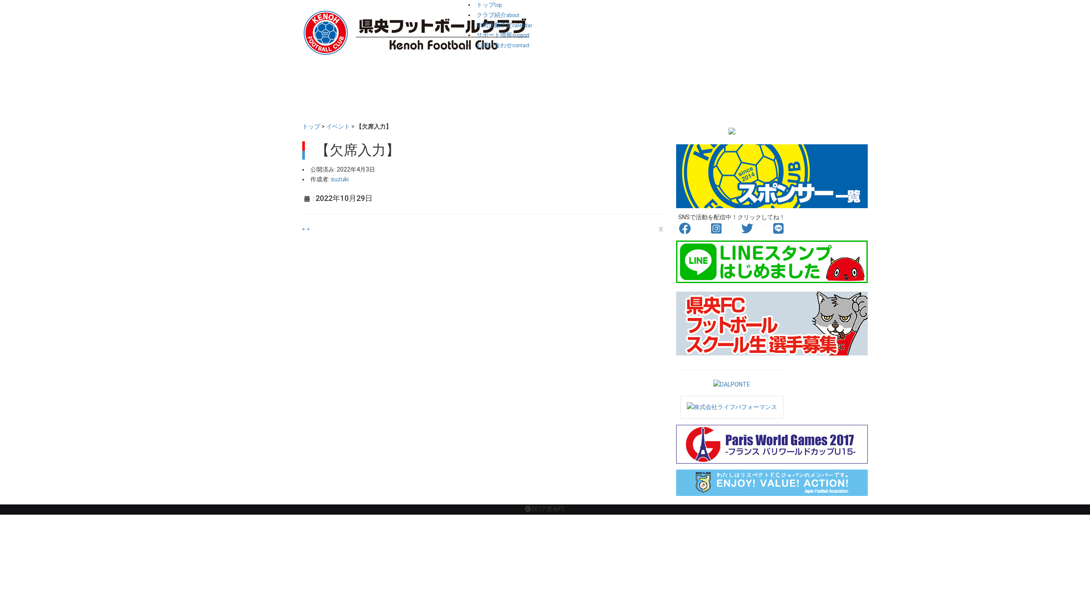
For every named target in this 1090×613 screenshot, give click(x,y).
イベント (338, 126)
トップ (311, 126)
